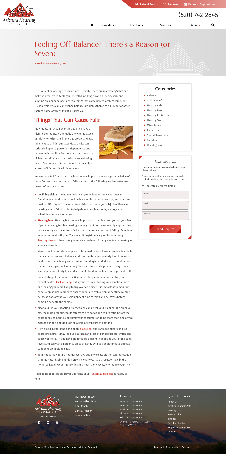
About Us (172, 401)
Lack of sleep (64, 282)
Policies (158, 447)
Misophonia (154, 125)
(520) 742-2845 (198, 15)
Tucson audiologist (101, 373)
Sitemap (186, 447)
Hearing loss (45, 220)
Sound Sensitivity (157, 135)
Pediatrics (153, 130)
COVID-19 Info (155, 100)
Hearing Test (154, 120)
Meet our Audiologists (179, 406)
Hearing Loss (154, 110)
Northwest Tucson (85, 396)
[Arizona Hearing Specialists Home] (19, 12)
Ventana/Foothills (85, 401)
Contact (172, 431)
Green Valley (82, 415)
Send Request (165, 229)
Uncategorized (155, 145)
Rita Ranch (81, 406)
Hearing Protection (158, 115)
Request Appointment (202, 4)
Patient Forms (148, 4)
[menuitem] (92, 25)
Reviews (172, 4)
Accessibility (172, 447)
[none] (109, 25)
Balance (152, 95)
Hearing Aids (154, 105)
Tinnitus (152, 140)
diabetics (85, 328)
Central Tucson (83, 410)
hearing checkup (48, 240)
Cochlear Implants (177, 423)
